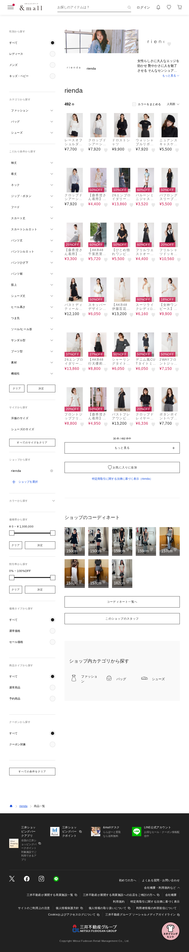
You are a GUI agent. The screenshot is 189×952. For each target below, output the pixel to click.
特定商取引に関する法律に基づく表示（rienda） (122, 478)
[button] (32, 42)
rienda (23, 806)
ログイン (143, 7)
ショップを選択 (28, 481)
